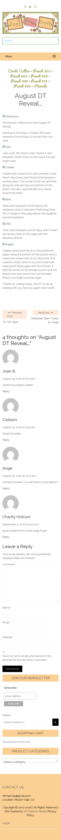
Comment (9, 564)
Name (6, 607)
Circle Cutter (20, 71)
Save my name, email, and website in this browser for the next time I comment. (26, 657)
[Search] (55, 722)
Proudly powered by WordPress (24, 830)
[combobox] (30, 760)
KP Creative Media (35, 811)
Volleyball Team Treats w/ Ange (45, 320)
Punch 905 (40, 76)
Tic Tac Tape (10, 321)
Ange (7, 468)
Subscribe (10, 687)
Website (7, 637)
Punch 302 (43, 71)
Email (6, 622)
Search (6, 715)
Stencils (40, 86)
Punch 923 (23, 86)
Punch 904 (20, 76)
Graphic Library (39, 834)
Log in (6, 823)
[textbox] (30, 761)
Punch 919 (40, 81)
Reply (5, 391)
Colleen (9, 419)
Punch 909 (20, 81)
